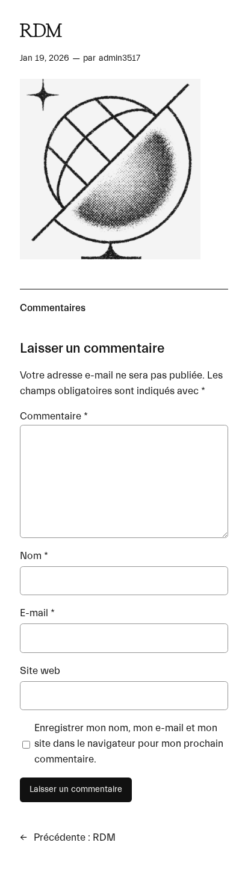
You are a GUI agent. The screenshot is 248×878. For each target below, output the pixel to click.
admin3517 (119, 58)
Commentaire (54, 416)
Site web (40, 670)
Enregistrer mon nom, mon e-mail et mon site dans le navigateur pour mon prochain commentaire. (128, 743)
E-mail (37, 613)
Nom (34, 555)
